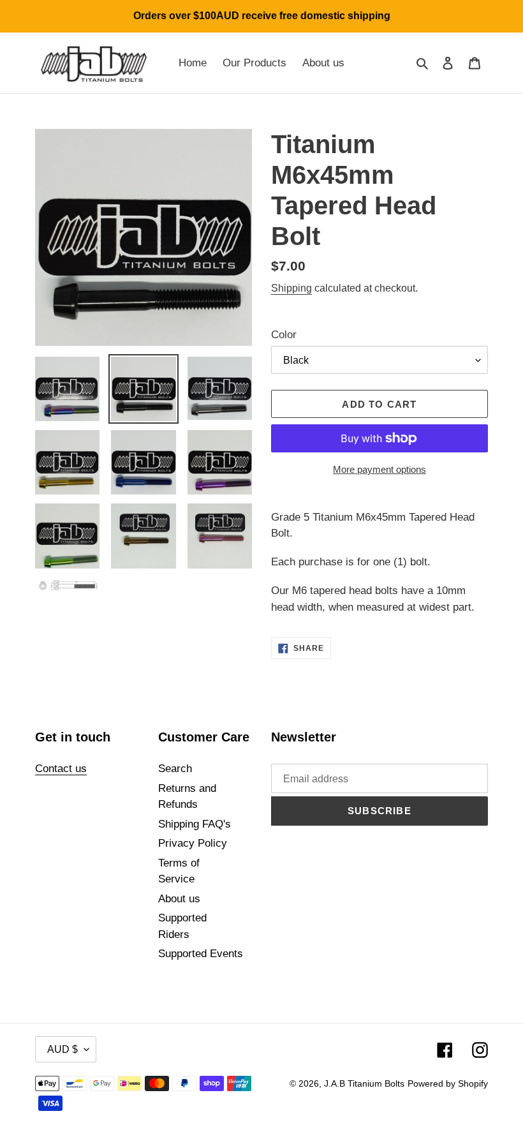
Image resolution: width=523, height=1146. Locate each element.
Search (175, 769)
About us (179, 899)
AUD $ (62, 1049)
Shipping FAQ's (194, 824)
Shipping (291, 288)
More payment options (379, 469)
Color (284, 335)
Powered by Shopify (448, 1083)
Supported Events (200, 954)
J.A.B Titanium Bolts (364, 1083)
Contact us (61, 769)
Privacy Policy (192, 843)
